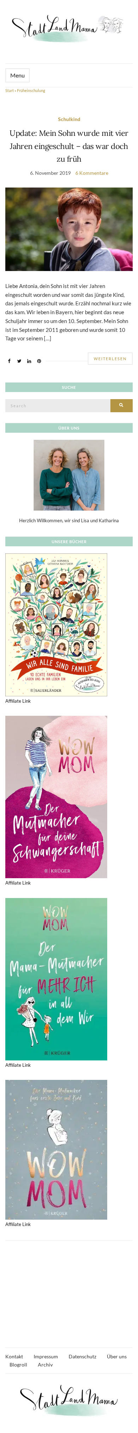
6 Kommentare (91, 173)
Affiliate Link (18, 701)
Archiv (45, 1365)
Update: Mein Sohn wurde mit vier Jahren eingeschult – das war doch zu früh (69, 146)
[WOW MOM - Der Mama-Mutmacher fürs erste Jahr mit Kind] (56, 1149)
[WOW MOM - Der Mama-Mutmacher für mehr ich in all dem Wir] (56, 979)
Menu (17, 75)
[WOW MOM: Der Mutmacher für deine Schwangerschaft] (56, 796)
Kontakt (14, 1356)
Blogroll (18, 1365)
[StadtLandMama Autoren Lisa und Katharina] (69, 475)
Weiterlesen (110, 358)
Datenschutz (82, 1356)
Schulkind (69, 119)
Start (9, 90)
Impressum (46, 1356)
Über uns (117, 1356)
